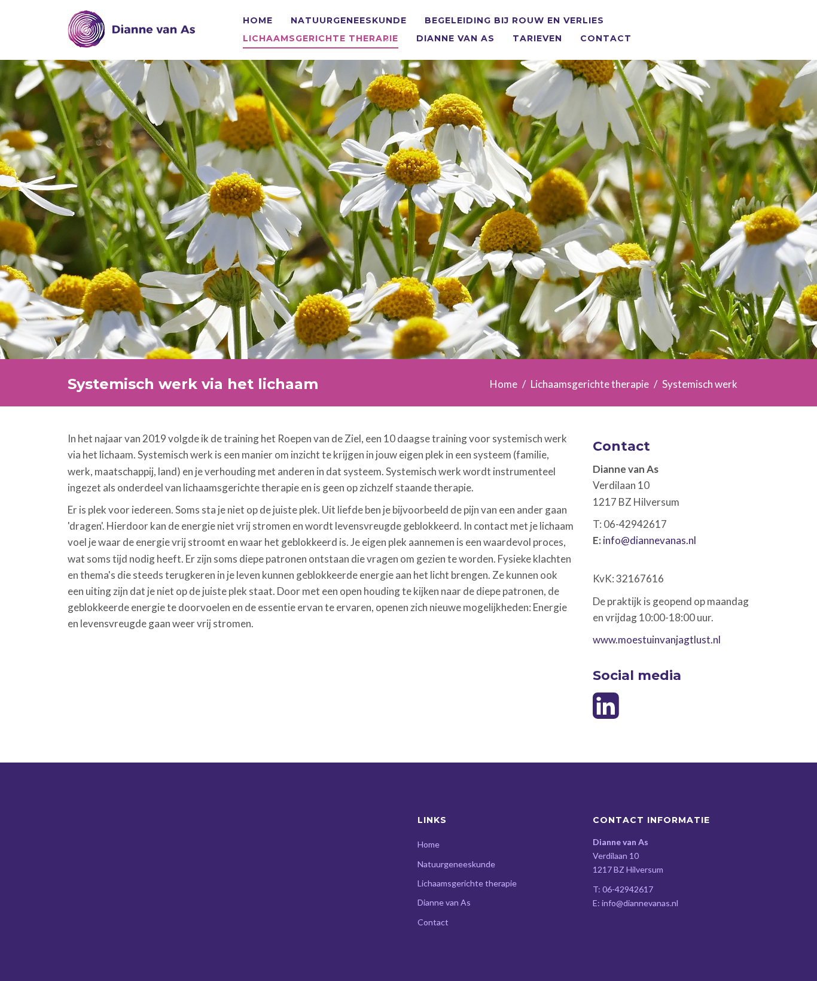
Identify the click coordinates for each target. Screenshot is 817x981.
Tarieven (537, 38)
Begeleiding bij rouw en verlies (514, 20)
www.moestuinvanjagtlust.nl (657, 639)
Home (258, 20)
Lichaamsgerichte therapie (320, 38)
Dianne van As (455, 38)
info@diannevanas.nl (649, 540)
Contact (606, 38)
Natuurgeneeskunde (349, 20)
